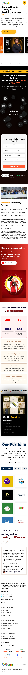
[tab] (5, 390)
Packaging (7, 423)
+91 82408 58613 (7, 595)
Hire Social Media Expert (7, 607)
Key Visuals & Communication (12, 426)
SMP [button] (18, 468)
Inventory (10, 665)
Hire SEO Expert (5, 610)
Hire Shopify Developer (7, 631)
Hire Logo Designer (6, 612)
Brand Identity (7, 420)
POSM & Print (7, 429)
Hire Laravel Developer (7, 636)
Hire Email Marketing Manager (9, 623)
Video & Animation (9, 432)
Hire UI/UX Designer (6, 615)
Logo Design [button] (8, 468)
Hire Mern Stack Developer (8, 618)
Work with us (14, 166)
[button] (6, 542)
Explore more (9, 263)
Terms (17, 665)
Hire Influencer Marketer (8, 633)
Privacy (24, 665)
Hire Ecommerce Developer (8, 620)
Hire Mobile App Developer (8, 638)
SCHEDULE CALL (9, 31)
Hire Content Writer (6, 625)
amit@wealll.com (7, 599)
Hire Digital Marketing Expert (9, 605)
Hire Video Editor (5, 628)
